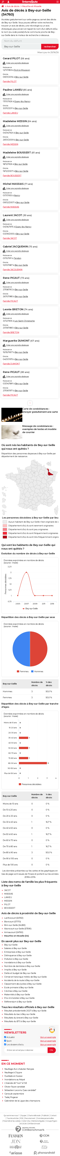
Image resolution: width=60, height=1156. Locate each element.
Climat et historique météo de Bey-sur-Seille (25, 977)
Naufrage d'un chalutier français (19, 1069)
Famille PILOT (10, 81)
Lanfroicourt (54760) (13, 918)
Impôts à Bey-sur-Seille (15, 969)
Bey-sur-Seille (21, 77)
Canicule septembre (14, 1093)
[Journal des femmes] (15, 1136)
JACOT (7, 890)
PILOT (7, 904)
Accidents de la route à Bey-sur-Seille (21, 980)
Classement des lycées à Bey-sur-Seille (22, 984)
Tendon (17, 258)
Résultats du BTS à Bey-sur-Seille (20, 1021)
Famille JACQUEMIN (12, 269)
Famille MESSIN (10, 144)
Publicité (45, 1116)
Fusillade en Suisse (13, 1076)
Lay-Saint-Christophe (24, 321)
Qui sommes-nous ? (11, 1116)
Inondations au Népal (14, 1079)
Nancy (17, 195)
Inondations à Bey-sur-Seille (17, 962)
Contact (53, 1116)
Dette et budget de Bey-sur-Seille (20, 973)
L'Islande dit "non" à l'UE (15, 1083)
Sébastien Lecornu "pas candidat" (20, 1090)
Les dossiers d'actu (15, 1044)
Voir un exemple (48, 1037)
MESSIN (8, 901)
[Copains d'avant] (15, 1147)
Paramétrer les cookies (12, 1121)
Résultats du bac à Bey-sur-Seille (19, 1014)
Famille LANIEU (10, 113)
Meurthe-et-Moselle (31, 6)
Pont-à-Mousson (22, 70)
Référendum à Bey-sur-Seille (18, 1001)
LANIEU (8, 897)
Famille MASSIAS (11, 207)
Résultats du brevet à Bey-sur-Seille (21, 1017)
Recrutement (30, 1118)
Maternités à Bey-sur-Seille (17, 994)
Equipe (23, 1116)
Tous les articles (13, 1118)
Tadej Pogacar (11, 1097)
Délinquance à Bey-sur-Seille (18, 955)
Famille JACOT (10, 238)
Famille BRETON (11, 332)
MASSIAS (8, 894)
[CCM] (44, 1136)
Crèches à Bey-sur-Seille (15, 991)
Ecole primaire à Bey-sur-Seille (18, 987)
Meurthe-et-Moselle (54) (16, 936)
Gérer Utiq (26, 1121)
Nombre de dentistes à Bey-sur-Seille (22, 966)
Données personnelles (45, 1118)
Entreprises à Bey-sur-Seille (17, 952)
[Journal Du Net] (15, 1141)
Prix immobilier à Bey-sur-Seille (19, 998)
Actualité (10, 1037)
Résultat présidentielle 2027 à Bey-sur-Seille (25, 1010)
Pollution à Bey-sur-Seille (16, 959)
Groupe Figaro (51, 1121)
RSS (21, 1118)
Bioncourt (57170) (12, 921)
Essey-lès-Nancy (22, 101)
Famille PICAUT (10, 301)
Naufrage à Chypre (13, 1072)
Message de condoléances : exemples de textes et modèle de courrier (39, 429)
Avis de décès (13, 6)
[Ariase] (15, 1152)
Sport (8, 1041)
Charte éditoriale (34, 1116)
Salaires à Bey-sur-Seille (15, 948)
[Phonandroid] (44, 1153)
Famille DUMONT (11, 364)
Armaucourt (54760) (13, 932)
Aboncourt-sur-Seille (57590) (17, 928)
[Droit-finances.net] (44, 1141)
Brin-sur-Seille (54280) (14, 925)
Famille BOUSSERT (12, 175)
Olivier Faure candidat (14, 1086)
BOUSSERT (9, 908)
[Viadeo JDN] (44, 1147)
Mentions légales (38, 1121)
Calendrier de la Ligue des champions (22, 1101)
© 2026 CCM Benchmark (30, 1124)
